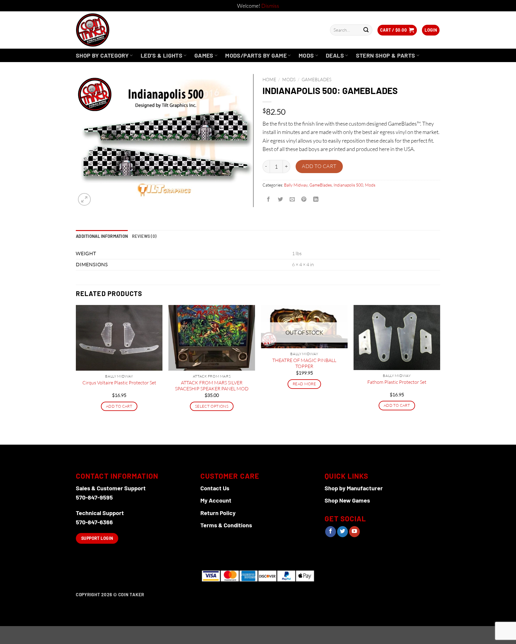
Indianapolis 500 (348, 184)
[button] (397, 30)
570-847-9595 (94, 497)
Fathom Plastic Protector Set (396, 382)
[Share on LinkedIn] (316, 199)
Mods (306, 55)
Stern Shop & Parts (385, 55)
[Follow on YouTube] (354, 531)
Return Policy (218, 512)
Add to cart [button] (119, 406)
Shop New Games (347, 500)
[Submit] (365, 30)
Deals (335, 55)
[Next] (439, 374)
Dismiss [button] (270, 5)
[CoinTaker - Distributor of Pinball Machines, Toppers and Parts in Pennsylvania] (109, 30)
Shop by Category (102, 55)
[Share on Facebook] (268, 199)
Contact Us (214, 488)
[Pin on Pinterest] (304, 199)
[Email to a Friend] (292, 199)
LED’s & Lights (161, 55)
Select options (211, 406)
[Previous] (76, 374)
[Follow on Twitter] (342, 531)
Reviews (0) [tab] (144, 236)
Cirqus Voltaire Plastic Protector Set (119, 383)
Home (269, 79)
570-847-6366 (94, 522)
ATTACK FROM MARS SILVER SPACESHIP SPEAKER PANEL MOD (211, 386)
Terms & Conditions (226, 525)
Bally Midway (296, 184)
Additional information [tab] (102, 236)
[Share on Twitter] (280, 199)
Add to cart (319, 166)
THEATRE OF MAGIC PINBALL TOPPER (304, 363)
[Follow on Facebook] (330, 531)
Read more (304, 383)
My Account (215, 500)
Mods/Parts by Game (256, 55)
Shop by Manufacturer (354, 488)
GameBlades (316, 79)
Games (204, 55)
